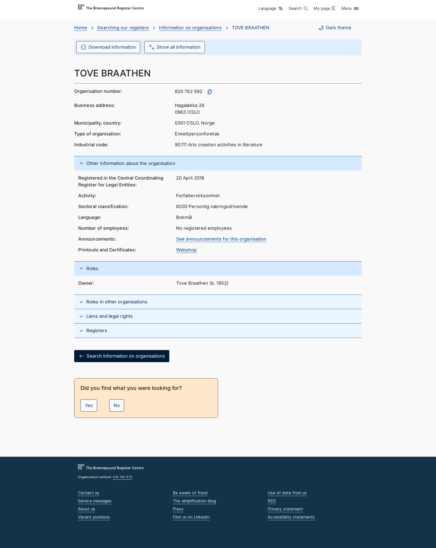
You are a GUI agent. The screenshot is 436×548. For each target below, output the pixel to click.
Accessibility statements (291, 517)
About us (86, 508)
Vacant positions (94, 517)
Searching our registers (123, 27)
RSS (272, 500)
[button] (271, 9)
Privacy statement (285, 508)
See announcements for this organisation (221, 239)
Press (178, 508)
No (117, 405)
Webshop (186, 249)
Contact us (88, 492)
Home (80, 27)
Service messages (95, 500)
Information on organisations (190, 27)
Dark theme (338, 27)
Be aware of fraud (190, 492)
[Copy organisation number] (210, 92)
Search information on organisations (126, 356)
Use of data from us (287, 492)
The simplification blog (194, 500)
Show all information (179, 47)
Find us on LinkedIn (191, 517)
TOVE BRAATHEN (250, 27)
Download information (112, 47)
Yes (89, 405)
